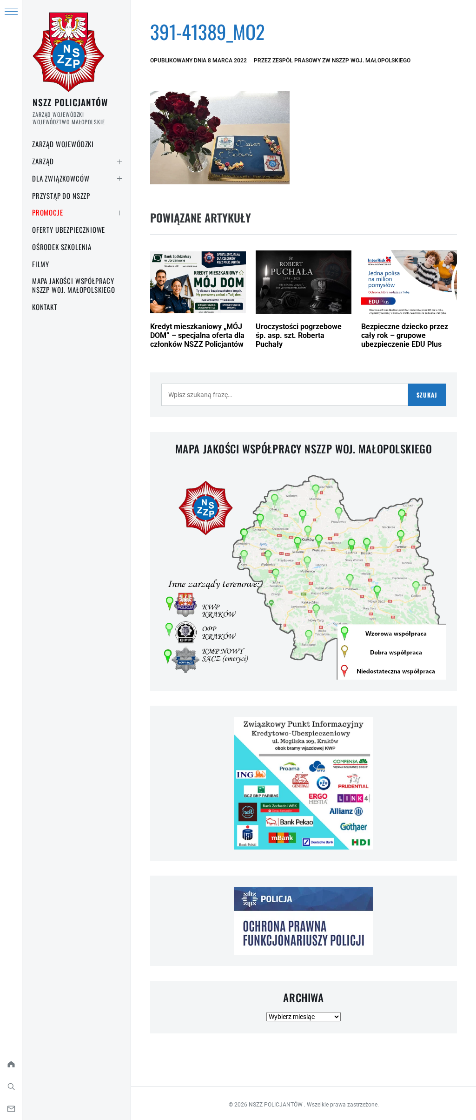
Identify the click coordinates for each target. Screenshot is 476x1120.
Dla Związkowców (60, 178)
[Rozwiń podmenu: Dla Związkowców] (119, 179)
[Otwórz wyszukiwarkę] (11, 1086)
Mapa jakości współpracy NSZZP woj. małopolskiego (73, 285)
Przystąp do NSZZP (61, 195)
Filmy (40, 264)
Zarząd (43, 161)
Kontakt (44, 307)
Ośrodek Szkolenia (62, 247)
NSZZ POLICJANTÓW (70, 101)
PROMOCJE (47, 212)
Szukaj (426, 394)
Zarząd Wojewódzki (63, 144)
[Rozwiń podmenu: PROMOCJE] (119, 213)
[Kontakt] (11, 1109)
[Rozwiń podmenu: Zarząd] (119, 162)
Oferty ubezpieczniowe (68, 229)
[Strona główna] (11, 1064)
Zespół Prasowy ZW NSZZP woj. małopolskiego (341, 60)
